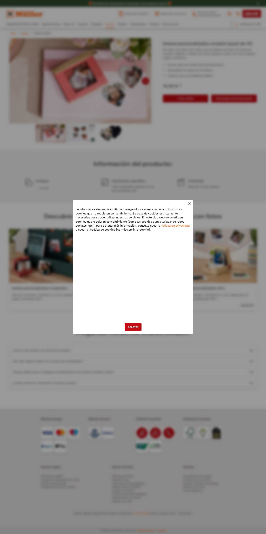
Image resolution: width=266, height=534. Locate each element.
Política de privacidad (175, 226)
